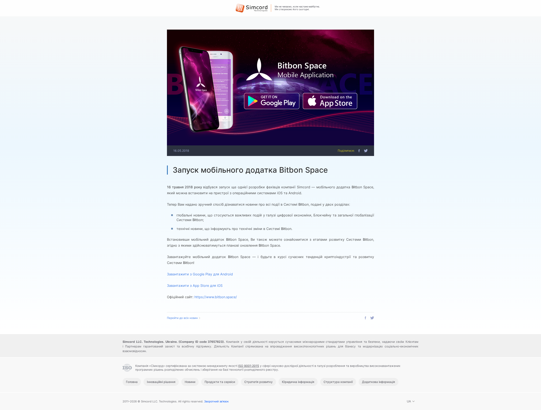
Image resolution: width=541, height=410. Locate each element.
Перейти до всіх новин (182, 318)
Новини (190, 382)
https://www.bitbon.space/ (215, 297)
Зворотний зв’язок (216, 401)
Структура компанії (338, 382)
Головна (132, 382)
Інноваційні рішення (161, 382)
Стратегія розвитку (258, 382)
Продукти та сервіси (220, 382)
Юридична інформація (298, 382)
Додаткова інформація (378, 382)
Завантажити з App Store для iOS (195, 285)
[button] (359, 150)
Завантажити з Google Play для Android (200, 274)
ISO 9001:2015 (248, 366)
